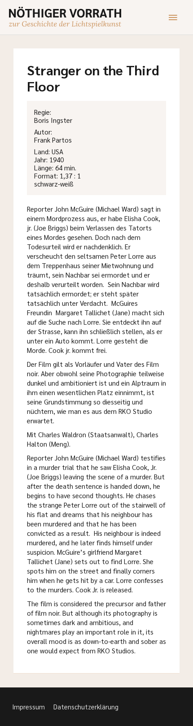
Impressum (28, 706)
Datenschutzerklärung (85, 706)
